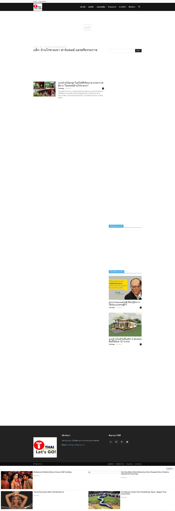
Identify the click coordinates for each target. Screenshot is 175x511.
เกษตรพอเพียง (101, 7)
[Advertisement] (68, 67)
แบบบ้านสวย (138, 464)
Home (35, 1)
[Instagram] (116, 442)
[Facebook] (111, 442)
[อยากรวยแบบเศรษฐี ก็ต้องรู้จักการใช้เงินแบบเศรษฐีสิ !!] (125, 288)
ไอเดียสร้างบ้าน (120, 464)
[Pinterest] (122, 442)
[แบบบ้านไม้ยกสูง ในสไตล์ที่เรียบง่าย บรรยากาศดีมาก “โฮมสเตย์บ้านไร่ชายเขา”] (44, 89)
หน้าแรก (35, 47)
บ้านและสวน (112, 7)
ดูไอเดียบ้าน (111, 464)
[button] (139, 7)
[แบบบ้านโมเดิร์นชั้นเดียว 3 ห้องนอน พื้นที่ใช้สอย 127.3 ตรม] (125, 324)
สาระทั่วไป (122, 7)
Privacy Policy (42, 1)
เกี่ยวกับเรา (132, 7)
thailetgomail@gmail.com (76, 445)
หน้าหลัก (82, 7)
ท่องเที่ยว (91, 7)
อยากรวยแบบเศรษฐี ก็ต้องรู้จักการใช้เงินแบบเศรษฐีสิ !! (124, 303)
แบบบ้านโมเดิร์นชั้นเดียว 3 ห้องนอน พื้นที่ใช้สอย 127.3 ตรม (125, 340)
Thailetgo (61, 88)
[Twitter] (127, 442)
